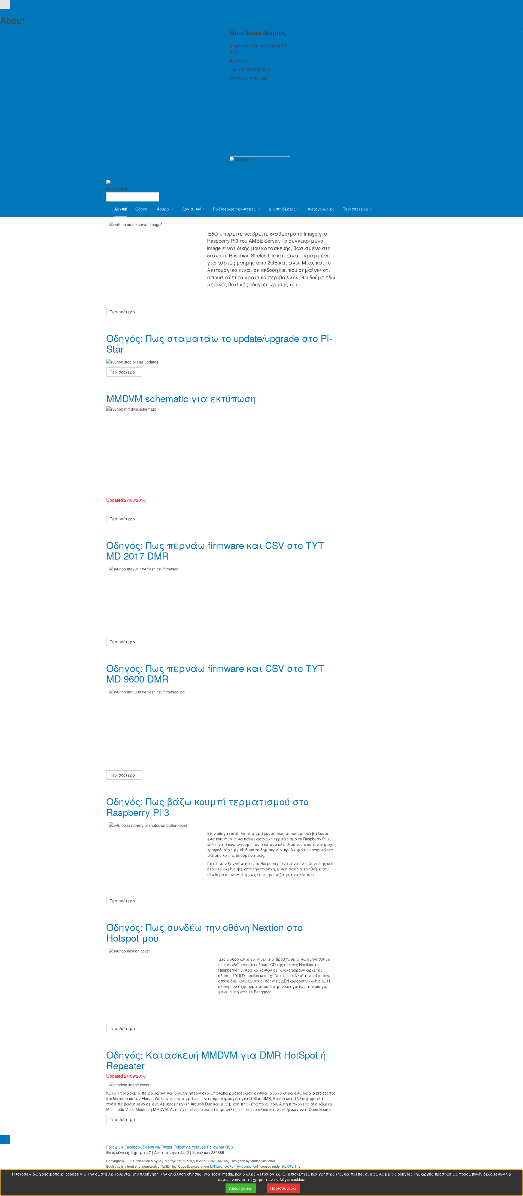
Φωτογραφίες (321, 209)
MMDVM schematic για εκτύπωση (181, 398)
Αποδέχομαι (241, 1188)
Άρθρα (164, 209)
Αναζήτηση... (119, 188)
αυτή (234, 991)
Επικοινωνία (242, 88)
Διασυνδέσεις (282, 209)
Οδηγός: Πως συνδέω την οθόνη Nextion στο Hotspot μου (204, 932)
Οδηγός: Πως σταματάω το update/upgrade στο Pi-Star (219, 343)
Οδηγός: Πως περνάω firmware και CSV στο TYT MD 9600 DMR (215, 673)
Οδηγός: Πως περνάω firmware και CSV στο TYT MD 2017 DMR (215, 550)
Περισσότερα (355, 209)
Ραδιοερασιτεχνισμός (235, 209)
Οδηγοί (142, 209)
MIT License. (219, 1166)
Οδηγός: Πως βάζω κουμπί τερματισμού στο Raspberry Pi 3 (207, 806)
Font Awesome (241, 1166)
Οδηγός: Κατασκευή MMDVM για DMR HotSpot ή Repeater (216, 1060)
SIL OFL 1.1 (290, 1166)
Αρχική (120, 209)
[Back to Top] (5, 1139)
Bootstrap (113, 1166)
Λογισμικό (191, 209)
